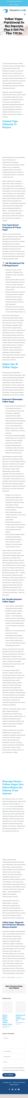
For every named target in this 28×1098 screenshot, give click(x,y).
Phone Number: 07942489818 (15, 1)
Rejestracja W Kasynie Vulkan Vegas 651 (20, 1007)
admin (5, 977)
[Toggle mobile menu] (25, 14)
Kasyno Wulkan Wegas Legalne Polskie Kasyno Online (7, 1007)
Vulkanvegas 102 (19, 977)
